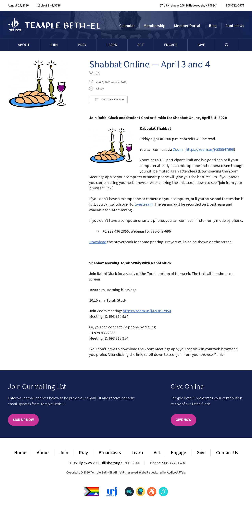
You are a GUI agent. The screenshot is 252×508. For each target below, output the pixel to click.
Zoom (178, 149)
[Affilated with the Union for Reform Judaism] (112, 491)
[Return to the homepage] (55, 25)
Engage (171, 45)
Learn (112, 45)
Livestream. (143, 204)
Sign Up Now (23, 419)
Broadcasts (110, 452)
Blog (213, 26)
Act (140, 45)
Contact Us (234, 26)
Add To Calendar (111, 99)
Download (97, 242)
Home (20, 452)
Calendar (127, 26)
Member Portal (187, 26)
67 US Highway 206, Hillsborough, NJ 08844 (188, 5)
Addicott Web (176, 472)
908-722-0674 (235, 5)
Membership (154, 26)
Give (201, 45)
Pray (82, 45)
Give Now (183, 419)
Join (54, 45)
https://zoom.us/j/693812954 (147, 311)
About (24, 45)
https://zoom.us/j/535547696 (210, 149)
